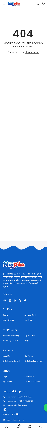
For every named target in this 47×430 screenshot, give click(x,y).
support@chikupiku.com (17, 405)
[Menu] (4, 4)
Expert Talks (30, 335)
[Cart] (43, 4)
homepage (32, 52)
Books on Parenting (11, 335)
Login (5, 376)
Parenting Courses (11, 340)
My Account (8, 381)
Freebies (28, 319)
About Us (6, 356)
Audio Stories (8, 319)
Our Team (29, 356)
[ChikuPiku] (13, 3)
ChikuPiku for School (11, 360)
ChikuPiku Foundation (34, 360)
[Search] (38, 4)
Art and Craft (30, 315)
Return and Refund (33, 381)
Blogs (27, 340)
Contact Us (29, 376)
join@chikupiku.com (15, 420)
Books (5, 315)
